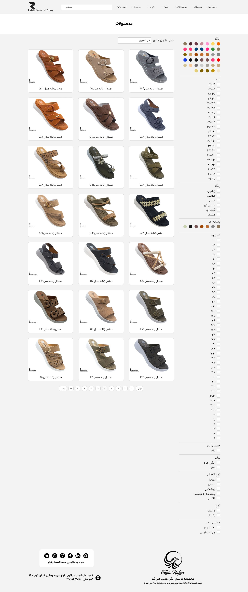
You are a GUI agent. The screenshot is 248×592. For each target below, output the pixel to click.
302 (213, 391)
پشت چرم (209, 527)
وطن (212, 468)
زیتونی (211, 191)
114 (213, 273)
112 (213, 264)
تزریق (212, 480)
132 (213, 349)
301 (213, 387)
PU (213, 451)
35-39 (211, 122)
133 (212, 354)
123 (213, 306)
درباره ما (137, 7)
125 (213, 316)
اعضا (166, 7)
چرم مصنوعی (207, 532)
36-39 (211, 127)
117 (213, 288)
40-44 (211, 170)
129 (213, 335)
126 (213, 321)
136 (213, 368)
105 (213, 245)
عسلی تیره (209, 205)
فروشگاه (198, 7)
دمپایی (211, 511)
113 (213, 269)
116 (213, 283)
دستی (211, 484)
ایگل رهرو (209, 463)
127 (213, 325)
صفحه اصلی (212, 7)
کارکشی (211, 499)
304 (212, 401)
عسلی (211, 200)
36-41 (211, 136)
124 (213, 311)
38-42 (211, 155)
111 (214, 259)
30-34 (211, 103)
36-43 (211, 141)
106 (213, 250)
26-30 (211, 99)
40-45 (211, 174)
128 (213, 330)
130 (213, 339)
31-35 (211, 113)
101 (214, 240)
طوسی (211, 196)
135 (213, 363)
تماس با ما (121, 7)
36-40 (211, 132)
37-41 (211, 146)
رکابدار (211, 515)
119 (213, 292)
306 (213, 410)
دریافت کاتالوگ (181, 7)
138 (213, 373)
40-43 (211, 165)
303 (212, 396)
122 (213, 302)
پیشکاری (210, 489)
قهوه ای (210, 210)
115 (213, 278)
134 (213, 358)
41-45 (211, 179)
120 (213, 297)
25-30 (211, 94)
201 (213, 382)
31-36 (211, 118)
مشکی (211, 215)
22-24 (211, 85)
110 (214, 255)
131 (213, 344)
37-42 (211, 151)
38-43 (211, 160)
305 (212, 406)
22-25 (211, 89)
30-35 (211, 108)
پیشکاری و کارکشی (204, 494)
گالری (152, 7)
